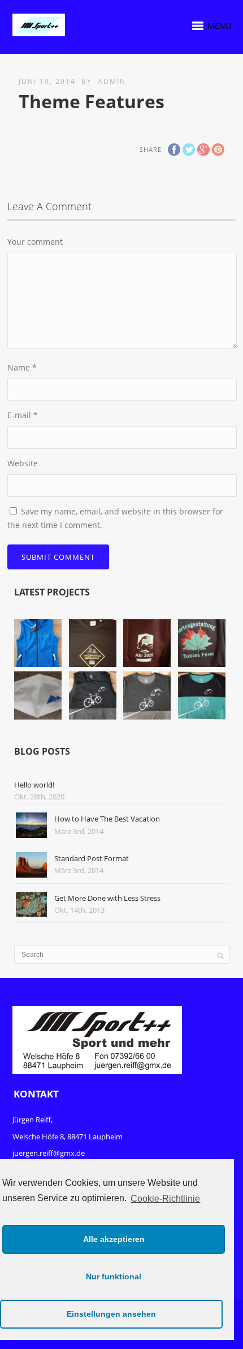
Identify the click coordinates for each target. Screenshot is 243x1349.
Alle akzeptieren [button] (114, 1239)
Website (22, 463)
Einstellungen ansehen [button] (111, 1313)
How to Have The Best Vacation (107, 819)
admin (112, 81)
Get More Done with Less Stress (107, 898)
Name (22, 367)
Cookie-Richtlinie (165, 1198)
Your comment (35, 241)
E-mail (22, 415)
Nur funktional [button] (113, 1276)
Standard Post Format (91, 858)
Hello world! (34, 785)
